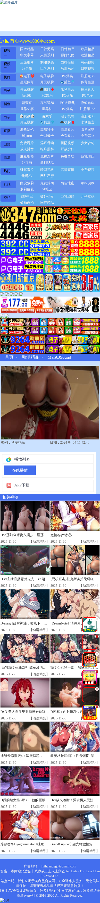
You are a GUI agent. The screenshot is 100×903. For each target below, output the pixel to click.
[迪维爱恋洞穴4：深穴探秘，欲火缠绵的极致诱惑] (25, 737)
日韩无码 (47, 49)
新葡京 (27, 103)
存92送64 (87, 103)
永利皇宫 (67, 89)
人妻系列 (47, 55)
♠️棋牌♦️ (47, 89)
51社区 (47, 189)
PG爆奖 (67, 76)
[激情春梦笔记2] (75, 516)
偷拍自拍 (27, 203)
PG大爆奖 (67, 103)
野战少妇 (67, 149)
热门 (7, 171)
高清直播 (67, 170)
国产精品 (27, 49)
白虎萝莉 (27, 183)
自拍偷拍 (67, 62)
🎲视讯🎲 (26, 116)
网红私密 (47, 176)
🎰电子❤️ (26, 76)
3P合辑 (27, 68)
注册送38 (87, 76)
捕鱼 (7, 104)
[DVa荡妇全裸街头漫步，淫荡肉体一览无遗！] (25, 516)
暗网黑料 (47, 170)
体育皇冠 (87, 82)
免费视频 (87, 170)
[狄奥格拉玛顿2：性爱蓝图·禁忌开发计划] (75, 737)
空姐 (7, 198)
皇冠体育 (27, 82)
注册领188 (87, 109)
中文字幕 (27, 55)
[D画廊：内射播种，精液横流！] (75, 693)
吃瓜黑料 (47, 149)
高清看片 (67, 129)
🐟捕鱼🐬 (67, 82)
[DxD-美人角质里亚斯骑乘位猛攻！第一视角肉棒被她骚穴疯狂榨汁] (25, 693)
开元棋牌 (47, 82)
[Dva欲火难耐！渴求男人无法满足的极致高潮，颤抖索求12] (75, 781)
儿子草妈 (87, 196)
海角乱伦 (27, 129)
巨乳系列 (47, 68)
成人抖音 (27, 149)
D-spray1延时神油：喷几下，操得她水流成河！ (35, 623)
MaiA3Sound (59, 357)
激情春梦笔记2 (61, 535)
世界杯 (47, 109)
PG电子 (87, 95)
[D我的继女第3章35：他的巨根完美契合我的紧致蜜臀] (25, 781)
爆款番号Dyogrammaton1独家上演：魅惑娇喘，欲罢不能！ (44, 844)
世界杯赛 (27, 109)
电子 (7, 91)
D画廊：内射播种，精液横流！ (73, 712)
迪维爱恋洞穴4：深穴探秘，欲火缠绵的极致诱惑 (37, 756)
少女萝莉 (87, 143)
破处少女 (47, 196)
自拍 (7, 144)
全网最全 (47, 136)
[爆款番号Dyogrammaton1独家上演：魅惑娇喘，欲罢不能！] (25, 825)
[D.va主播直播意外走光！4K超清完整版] (25, 560)
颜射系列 (67, 68)
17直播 (27, 162)
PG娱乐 (47, 95)
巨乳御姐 (87, 156)
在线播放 (20, 470)
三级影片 (27, 62)
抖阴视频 (67, 143)
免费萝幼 (67, 156)
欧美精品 (87, 49)
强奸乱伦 (67, 55)
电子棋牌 (47, 76)
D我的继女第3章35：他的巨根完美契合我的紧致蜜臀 (39, 800)
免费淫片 (47, 156)
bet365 (27, 95)
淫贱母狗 (47, 143)
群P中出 (27, 196)
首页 (9, 357)
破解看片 (27, 170)
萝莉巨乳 (27, 189)
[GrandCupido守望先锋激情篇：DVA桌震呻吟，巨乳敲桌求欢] (75, 825)
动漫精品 (87, 55)
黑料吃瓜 (47, 162)
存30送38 (47, 103)
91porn (27, 136)
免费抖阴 (47, 183)
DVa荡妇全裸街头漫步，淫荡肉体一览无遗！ (33, 535)
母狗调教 (87, 183)
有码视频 (87, 62)
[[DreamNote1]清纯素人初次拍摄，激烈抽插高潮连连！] (75, 604)
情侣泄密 (67, 183)
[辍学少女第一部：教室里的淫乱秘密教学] (75, 648)
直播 (7, 131)
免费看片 (67, 136)
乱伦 (7, 184)
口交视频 (87, 68)
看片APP (87, 129)
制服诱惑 (47, 62)
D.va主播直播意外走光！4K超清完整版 (29, 579)
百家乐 (47, 116)
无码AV (27, 176)
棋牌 (7, 77)
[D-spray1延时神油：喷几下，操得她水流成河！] (25, 604)
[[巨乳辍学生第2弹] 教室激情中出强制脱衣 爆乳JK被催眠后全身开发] (25, 648)
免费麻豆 (87, 136)
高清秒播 (47, 129)
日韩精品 (67, 49)
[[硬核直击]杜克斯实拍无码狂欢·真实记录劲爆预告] (75, 560)
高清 (7, 157)
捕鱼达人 (87, 89)
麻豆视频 (27, 156)
